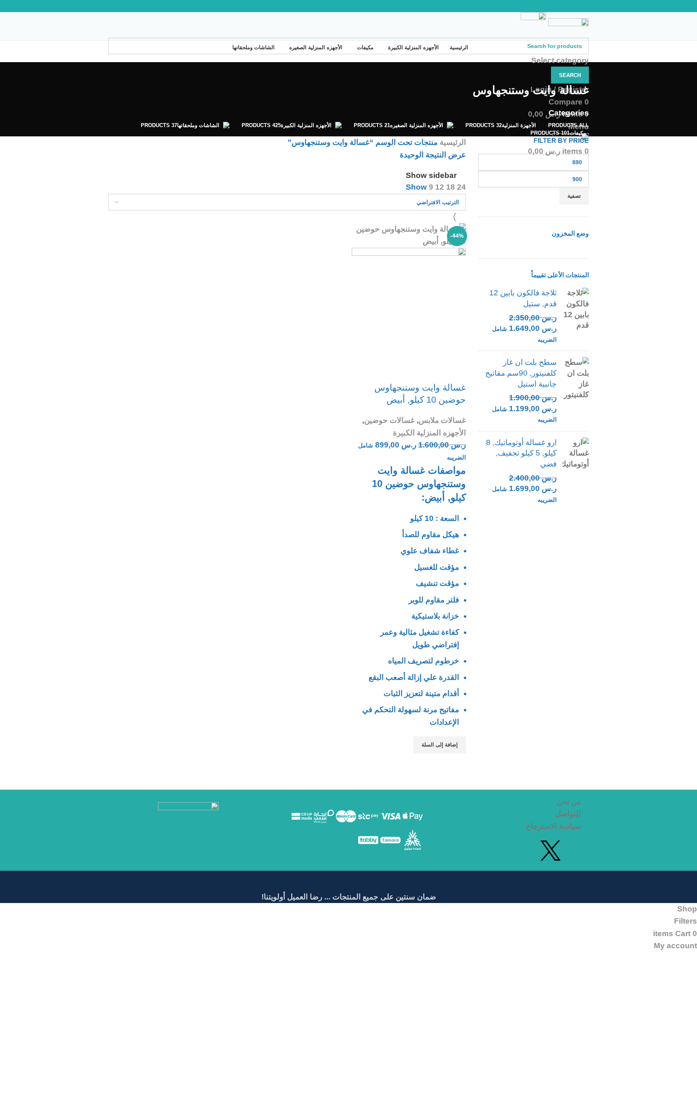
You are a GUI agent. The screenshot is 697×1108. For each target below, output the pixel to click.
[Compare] (456, 372)
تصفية (574, 196)
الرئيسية (452, 142)
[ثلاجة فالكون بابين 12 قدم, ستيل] (576, 316)
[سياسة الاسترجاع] (509, 826)
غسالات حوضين (389, 420)
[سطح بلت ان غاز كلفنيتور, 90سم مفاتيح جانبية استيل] (576, 391)
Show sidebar (431, 175)
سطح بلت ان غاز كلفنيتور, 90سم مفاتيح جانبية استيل (521, 373)
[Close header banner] (687, 881)
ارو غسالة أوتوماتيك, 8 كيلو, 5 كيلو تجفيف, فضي (521, 453)
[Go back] (579, 72)
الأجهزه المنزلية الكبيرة (429, 433)
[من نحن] (509, 802)
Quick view (456, 763)
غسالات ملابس (442, 420)
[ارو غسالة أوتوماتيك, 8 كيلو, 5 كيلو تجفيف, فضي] (576, 471)
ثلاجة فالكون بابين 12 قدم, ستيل (523, 298)
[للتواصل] (509, 814)
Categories (569, 113)
